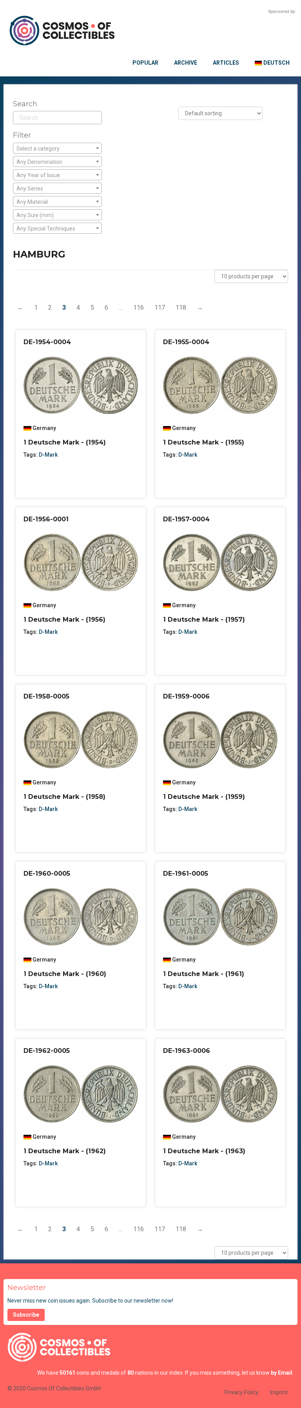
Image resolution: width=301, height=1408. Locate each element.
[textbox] (57, 148)
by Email (281, 1373)
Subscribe (26, 1315)
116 (138, 307)
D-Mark (48, 455)
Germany (44, 428)
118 (181, 307)
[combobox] (57, 148)
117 (159, 307)
